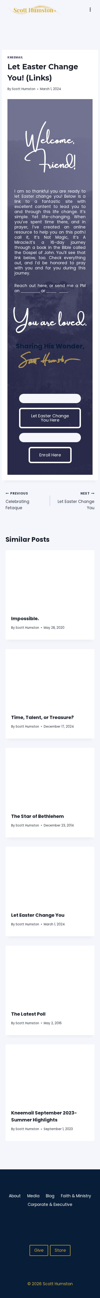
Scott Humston (23, 89)
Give (38, 1250)
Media (33, 1196)
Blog (50, 1196)
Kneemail (15, 57)
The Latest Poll (28, 1014)
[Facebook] (72, 1220)
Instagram (56, 291)
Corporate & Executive (50, 1204)
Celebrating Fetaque (17, 501)
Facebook (30, 291)
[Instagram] (81, 1220)
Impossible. (25, 618)
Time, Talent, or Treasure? (42, 717)
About (15, 1196)
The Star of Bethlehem (37, 816)
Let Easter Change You (76, 501)
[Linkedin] (90, 1220)
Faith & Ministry (76, 1196)
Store (60, 1250)
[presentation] (50, 579)
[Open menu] (90, 9)
